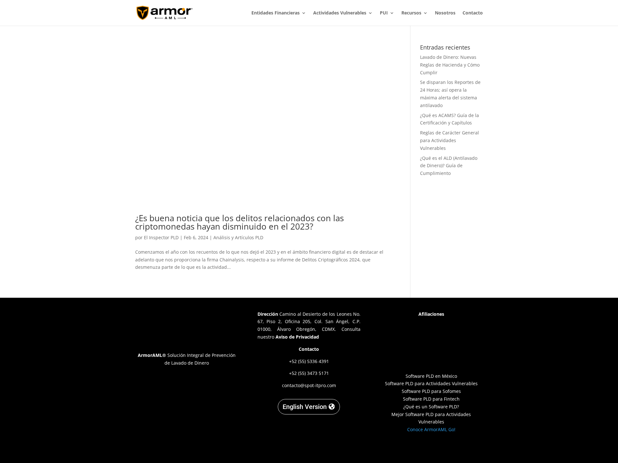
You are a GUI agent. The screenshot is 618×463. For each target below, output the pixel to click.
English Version (305, 407)
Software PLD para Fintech (431, 399)
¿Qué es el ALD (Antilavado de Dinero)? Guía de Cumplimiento (448, 166)
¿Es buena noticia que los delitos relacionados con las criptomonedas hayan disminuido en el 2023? (239, 222)
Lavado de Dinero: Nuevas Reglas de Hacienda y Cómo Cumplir (450, 65)
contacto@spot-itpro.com (309, 385)
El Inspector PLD (161, 237)
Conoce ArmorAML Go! (431, 429)
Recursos (411, 13)
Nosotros (445, 13)
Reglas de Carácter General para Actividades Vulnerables (449, 140)
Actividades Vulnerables (339, 13)
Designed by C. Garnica (431, 447)
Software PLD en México (431, 376)
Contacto (473, 13)
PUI (384, 13)
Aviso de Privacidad (297, 337)
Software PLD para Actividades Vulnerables (431, 383)
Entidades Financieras (275, 13)
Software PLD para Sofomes (431, 391)
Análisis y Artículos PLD (238, 237)
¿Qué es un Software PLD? (431, 407)
